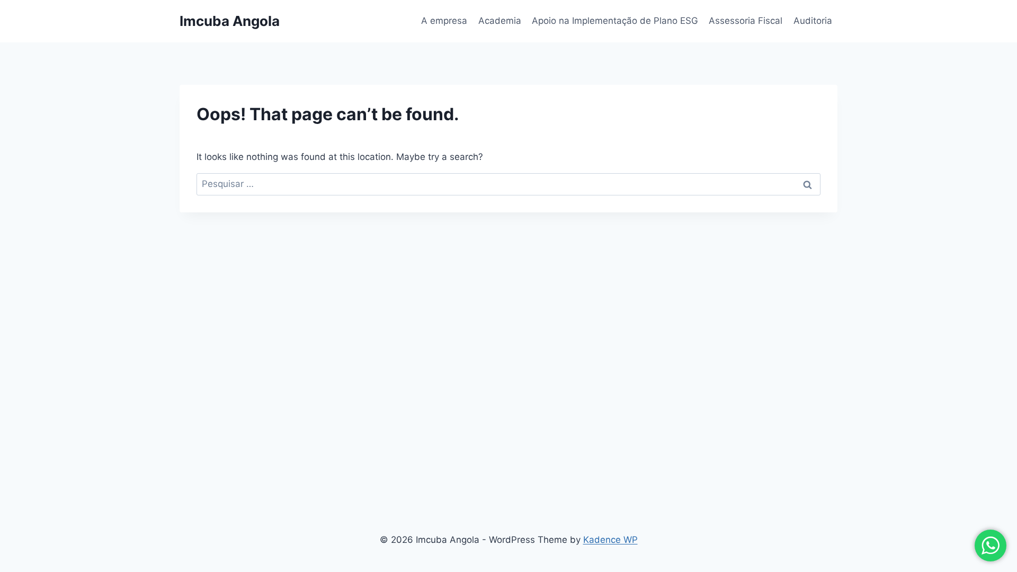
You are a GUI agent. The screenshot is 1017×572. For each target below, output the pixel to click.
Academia (499, 20)
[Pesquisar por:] (508, 183)
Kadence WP (610, 539)
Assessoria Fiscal (745, 20)
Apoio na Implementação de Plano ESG (615, 20)
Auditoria (812, 20)
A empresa (444, 20)
